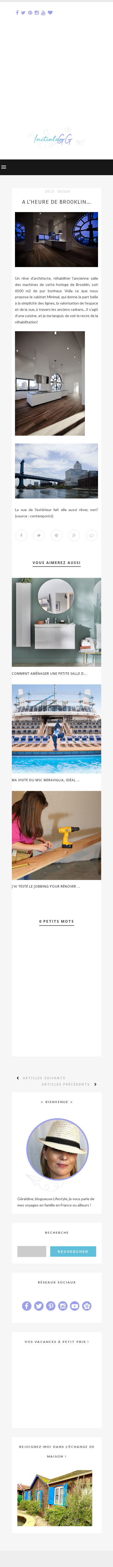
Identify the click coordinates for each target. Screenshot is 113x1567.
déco (49, 191)
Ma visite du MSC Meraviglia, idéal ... (46, 780)
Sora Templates (47, 1559)
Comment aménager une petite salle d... (49, 673)
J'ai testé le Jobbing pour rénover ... (46, 886)
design (64, 191)
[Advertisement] (56, 58)
